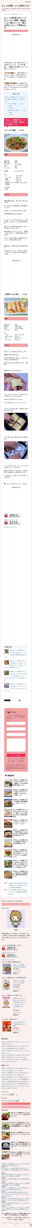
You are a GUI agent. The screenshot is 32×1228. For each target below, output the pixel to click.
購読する (5, 1103)
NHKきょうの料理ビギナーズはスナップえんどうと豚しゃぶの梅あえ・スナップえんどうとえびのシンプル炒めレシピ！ (15, 676)
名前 (8, 721)
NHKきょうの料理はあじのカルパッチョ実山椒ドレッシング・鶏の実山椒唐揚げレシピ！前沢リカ (20, 1124)
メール (9, 726)
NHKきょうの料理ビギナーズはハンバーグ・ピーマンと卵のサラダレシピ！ (20, 1114)
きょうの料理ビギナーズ (14, 483)
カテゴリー (5, 1100)
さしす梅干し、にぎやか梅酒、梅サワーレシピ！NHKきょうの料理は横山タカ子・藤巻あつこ (15, 1169)
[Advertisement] (16, 46)
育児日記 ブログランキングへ (10, 526)
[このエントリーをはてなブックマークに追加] (19, 700)
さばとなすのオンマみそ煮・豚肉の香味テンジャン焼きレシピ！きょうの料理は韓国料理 (18, 885)
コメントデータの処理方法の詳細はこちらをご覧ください (15, 768)
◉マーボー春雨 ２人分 (15, 104)
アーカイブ (5, 1094)
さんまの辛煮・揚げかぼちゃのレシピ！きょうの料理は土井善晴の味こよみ (18, 892)
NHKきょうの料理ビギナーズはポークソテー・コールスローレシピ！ (20, 1134)
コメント (9, 737)
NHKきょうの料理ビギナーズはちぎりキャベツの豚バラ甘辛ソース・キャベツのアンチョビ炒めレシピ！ (20, 853)
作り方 (11, 108)
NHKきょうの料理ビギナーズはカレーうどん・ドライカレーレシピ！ (20, 822)
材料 (10, 106)
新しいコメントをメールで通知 (16, 758)
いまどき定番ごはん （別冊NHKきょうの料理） (19, 1024)
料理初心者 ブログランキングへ (11, 519)
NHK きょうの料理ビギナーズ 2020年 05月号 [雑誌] (18, 982)
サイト (8, 732)
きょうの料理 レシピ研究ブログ (16, 6)
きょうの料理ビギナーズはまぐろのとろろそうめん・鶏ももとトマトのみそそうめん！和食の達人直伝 (20, 813)
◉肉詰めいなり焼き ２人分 (16, 110)
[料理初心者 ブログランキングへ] (16, 515)
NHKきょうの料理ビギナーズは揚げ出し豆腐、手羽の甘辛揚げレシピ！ (20, 841)
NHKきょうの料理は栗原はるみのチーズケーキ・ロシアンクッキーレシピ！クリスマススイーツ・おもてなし (15, 1194)
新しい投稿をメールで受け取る (16, 761)
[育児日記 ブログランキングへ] (16, 523)
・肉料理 (24, 483)
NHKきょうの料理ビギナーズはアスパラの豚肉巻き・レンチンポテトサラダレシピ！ (20, 1154)
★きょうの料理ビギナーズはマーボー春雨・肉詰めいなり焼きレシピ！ (15, 99)
